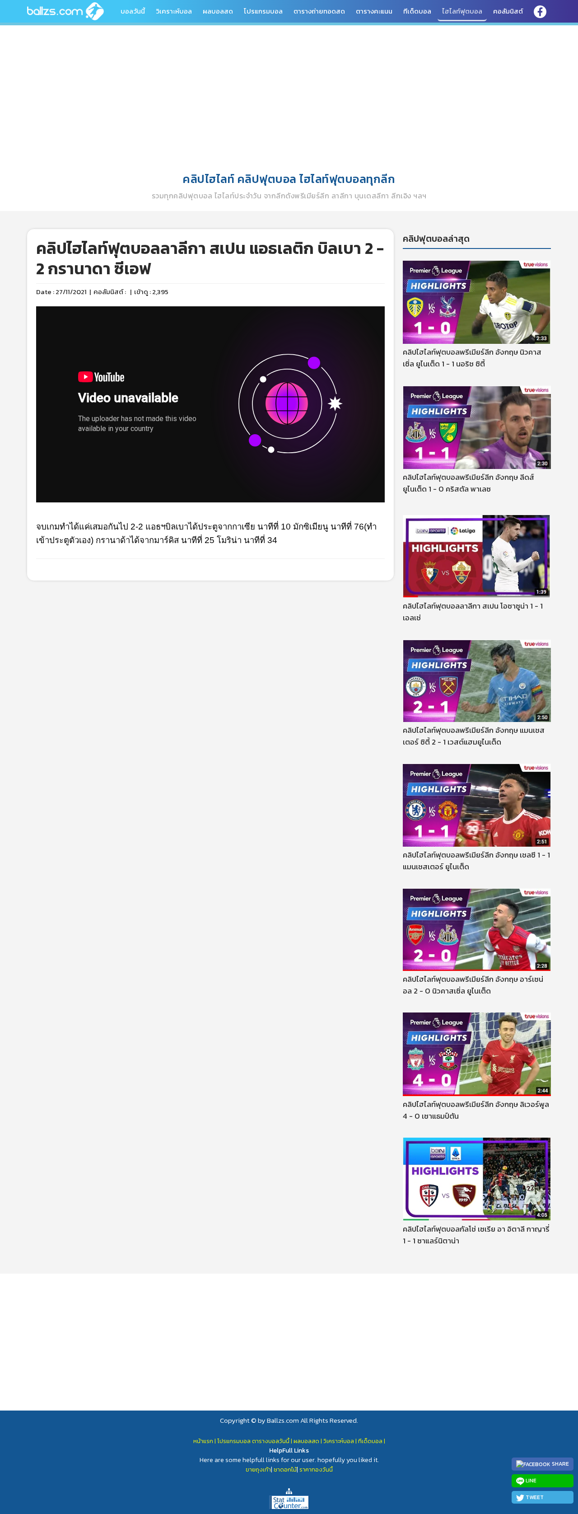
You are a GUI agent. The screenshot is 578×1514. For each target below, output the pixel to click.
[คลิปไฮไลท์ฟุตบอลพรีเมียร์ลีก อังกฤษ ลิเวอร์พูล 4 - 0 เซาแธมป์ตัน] (477, 1054)
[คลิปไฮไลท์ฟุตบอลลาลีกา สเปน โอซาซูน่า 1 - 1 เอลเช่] (477, 556)
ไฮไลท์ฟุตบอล (462, 11)
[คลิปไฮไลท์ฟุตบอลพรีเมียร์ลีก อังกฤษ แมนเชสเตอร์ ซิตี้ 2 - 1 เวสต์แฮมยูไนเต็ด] (477, 680)
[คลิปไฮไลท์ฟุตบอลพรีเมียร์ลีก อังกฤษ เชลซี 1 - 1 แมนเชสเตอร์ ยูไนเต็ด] (477, 804)
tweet (534, 1497)
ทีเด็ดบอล (417, 11)
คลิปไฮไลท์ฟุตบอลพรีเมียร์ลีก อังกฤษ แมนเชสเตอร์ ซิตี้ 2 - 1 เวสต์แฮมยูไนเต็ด (474, 736)
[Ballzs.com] (65, 10)
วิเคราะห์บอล (174, 11)
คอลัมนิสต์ (508, 11)
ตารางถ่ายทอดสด (319, 11)
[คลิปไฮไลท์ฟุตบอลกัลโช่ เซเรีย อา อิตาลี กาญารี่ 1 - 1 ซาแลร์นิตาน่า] (477, 1178)
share (559, 1464)
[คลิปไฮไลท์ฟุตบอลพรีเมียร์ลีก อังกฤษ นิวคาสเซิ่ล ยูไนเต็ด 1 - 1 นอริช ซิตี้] (477, 301)
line (530, 1481)
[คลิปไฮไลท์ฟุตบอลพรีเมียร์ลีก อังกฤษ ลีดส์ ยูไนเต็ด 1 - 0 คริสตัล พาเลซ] (477, 427)
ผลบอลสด (218, 11)
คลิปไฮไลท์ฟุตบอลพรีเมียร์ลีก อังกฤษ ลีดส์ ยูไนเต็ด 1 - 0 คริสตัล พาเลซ (468, 483)
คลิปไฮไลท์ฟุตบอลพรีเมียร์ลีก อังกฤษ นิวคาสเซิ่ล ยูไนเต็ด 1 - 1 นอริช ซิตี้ (472, 358)
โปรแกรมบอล (263, 11)
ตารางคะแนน (374, 11)
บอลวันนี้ (133, 11)
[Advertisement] (289, 94)
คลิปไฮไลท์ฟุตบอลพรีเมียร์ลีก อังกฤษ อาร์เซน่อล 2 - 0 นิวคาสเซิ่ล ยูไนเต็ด (473, 985)
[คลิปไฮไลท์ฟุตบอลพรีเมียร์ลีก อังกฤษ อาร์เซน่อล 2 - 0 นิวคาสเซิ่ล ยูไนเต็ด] (477, 929)
